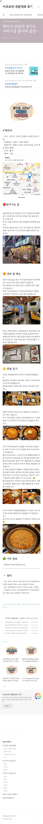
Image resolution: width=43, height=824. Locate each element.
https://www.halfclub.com (14, 65)
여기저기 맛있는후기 (12, 618)
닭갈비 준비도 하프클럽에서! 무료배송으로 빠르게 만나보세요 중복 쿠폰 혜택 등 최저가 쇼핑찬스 (14, 72)
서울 (5, 764)
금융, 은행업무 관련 (10, 749)
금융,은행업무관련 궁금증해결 (21, 15)
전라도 (6, 791)
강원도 (6, 785)
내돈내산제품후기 (8, 798)
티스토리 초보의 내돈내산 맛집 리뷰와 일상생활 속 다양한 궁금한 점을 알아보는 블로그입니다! (17, 700)
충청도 (6, 770)
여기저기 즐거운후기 (9, 761)
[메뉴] (38, 6)
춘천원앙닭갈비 (11, 84)
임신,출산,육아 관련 (9, 754)
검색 (33, 6)
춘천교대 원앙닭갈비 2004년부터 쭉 (18, 87)
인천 (5, 779)
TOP (38, 817)
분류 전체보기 (7, 742)
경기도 (23, 618)
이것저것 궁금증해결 (9, 745)
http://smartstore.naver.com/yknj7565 (19, 81)
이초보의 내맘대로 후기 (18, 6)
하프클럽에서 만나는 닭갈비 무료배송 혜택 (15, 68)
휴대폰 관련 (7, 752)
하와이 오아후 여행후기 (10, 794)
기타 (5, 757)
